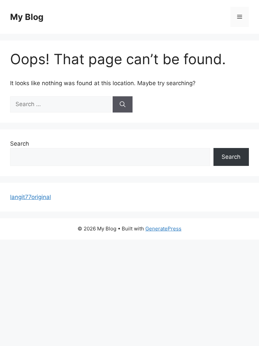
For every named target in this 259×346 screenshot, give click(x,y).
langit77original (30, 197)
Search (19, 143)
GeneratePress (163, 228)
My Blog (27, 17)
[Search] (123, 104)
